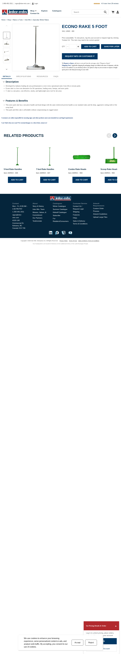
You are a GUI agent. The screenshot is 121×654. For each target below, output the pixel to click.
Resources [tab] (42, 76)
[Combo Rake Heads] (81, 154)
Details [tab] (7, 76)
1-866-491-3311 (7, 3)
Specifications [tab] (23, 76)
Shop (9, 20)
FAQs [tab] (56, 76)
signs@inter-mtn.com (22, 3)
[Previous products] (109, 135)
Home (3, 20)
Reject (91, 643)
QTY (63, 46)
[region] (60, 163)
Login (36, 3)
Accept (77, 643)
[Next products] (114, 135)
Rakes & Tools (18, 20)
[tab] (6, 35)
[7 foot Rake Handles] (49, 154)
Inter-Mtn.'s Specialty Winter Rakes (37, 20)
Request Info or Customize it (80, 56)
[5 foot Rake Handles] (17, 154)
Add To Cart (90, 46)
